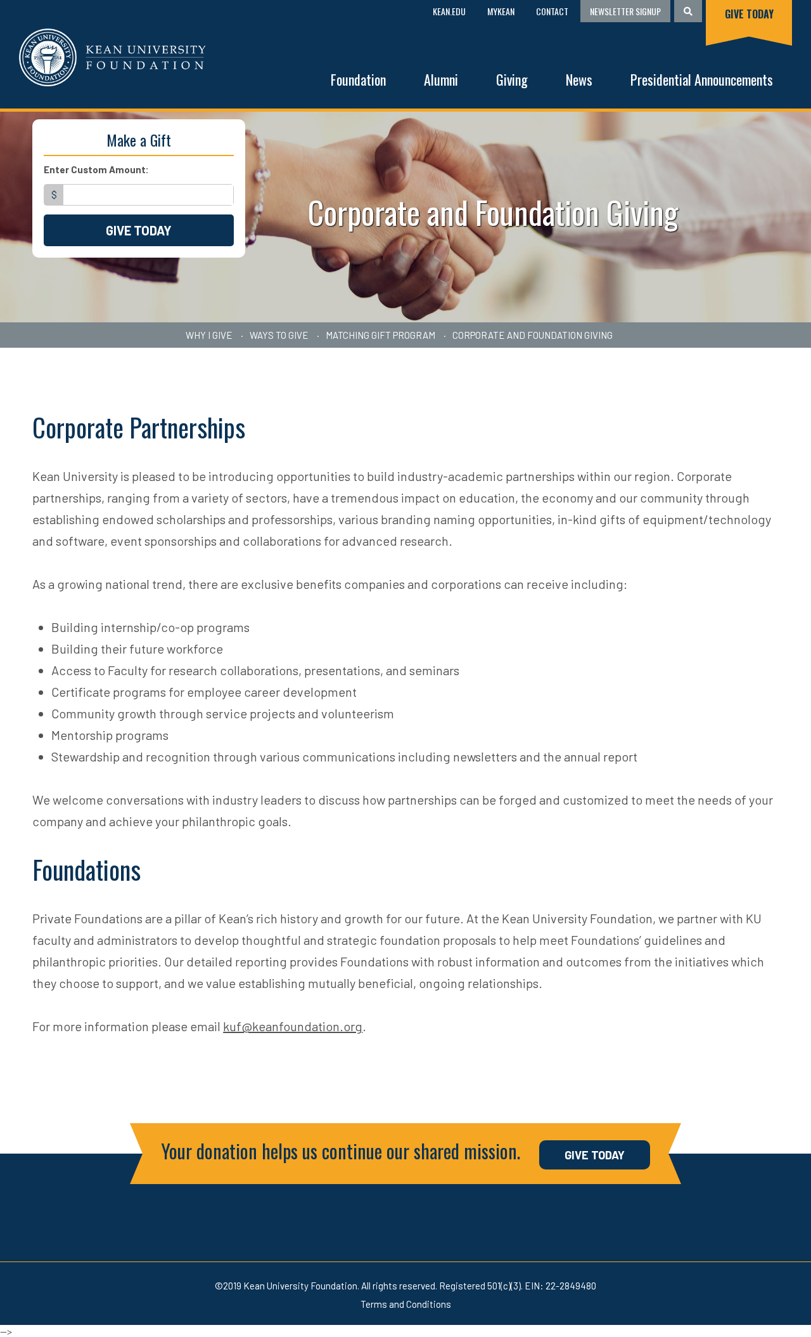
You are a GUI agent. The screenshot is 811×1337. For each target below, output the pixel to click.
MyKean (500, 11)
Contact (552, 11)
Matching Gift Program (380, 335)
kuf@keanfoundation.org (292, 1026)
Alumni (441, 79)
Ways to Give (279, 335)
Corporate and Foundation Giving (532, 335)
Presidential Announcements (701, 79)
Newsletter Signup (625, 11)
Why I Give (209, 335)
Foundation (358, 79)
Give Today (749, 14)
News (579, 79)
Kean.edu (449, 11)
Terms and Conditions (406, 1304)
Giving (512, 79)
